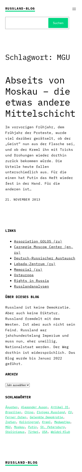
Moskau (19, 427)
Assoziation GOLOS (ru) (38, 241)
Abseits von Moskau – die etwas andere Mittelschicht (40, 97)
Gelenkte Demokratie (46, 417)
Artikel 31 (59, 407)
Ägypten (11, 407)
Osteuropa (24, 274)
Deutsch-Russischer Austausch (44, 258)
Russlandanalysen (31, 286)
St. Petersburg (52, 427)
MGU (7, 427)
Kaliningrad (28, 422)
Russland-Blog (20, 8)
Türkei (33, 432)
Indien (10, 422)
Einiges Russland (51, 412)
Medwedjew (62, 422)
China (28, 412)
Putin (32, 427)
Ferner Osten (15, 417)
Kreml (46, 422)
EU (70, 412)
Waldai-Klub (60, 432)
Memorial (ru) (28, 269)
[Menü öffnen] (74, 9)
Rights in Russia (31, 280)
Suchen (58, 23)
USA (44, 432)
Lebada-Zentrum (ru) (35, 263)
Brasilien (13, 412)
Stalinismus (14, 432)
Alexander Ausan (34, 407)
